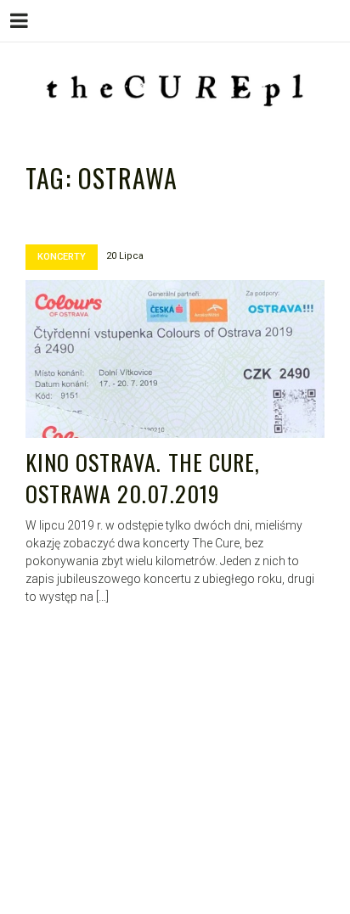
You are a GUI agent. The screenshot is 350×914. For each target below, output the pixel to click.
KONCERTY (61, 256)
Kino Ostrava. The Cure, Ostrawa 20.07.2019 (142, 478)
